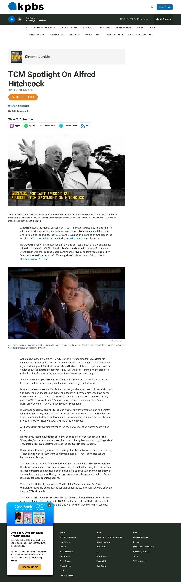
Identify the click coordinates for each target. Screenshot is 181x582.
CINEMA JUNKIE (57, 34)
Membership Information (143, 547)
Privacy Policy (65, 566)
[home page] (26, 7)
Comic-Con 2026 (36, 34)
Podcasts (105, 27)
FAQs (98, 552)
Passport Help (102, 561)
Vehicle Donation (140, 561)
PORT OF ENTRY (92, 34)
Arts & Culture (69, 27)
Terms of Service (66, 575)
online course (76, 238)
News (26, 27)
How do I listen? (102, 556)
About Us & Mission (68, 537)
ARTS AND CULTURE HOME (140, 34)
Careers (63, 547)
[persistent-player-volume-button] (19, 19)
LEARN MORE (30, 567)
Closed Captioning (103, 542)
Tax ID (135, 556)
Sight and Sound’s (82, 255)
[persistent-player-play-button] (11, 19)
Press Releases (66, 561)
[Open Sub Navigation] (31, 27)
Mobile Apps (65, 556)
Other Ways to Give (141, 552)
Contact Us (101, 547)
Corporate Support (141, 537)
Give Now (164, 6)
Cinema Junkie (37, 57)
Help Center (101, 566)
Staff (62, 571)
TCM (34, 238)
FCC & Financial (66, 552)
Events (140, 27)
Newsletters (65, 542)
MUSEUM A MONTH (114, 34)
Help (152, 27)
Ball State (48, 238)
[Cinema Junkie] (16, 57)
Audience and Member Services (109, 537)
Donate (136, 542)
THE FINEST (74, 34)
